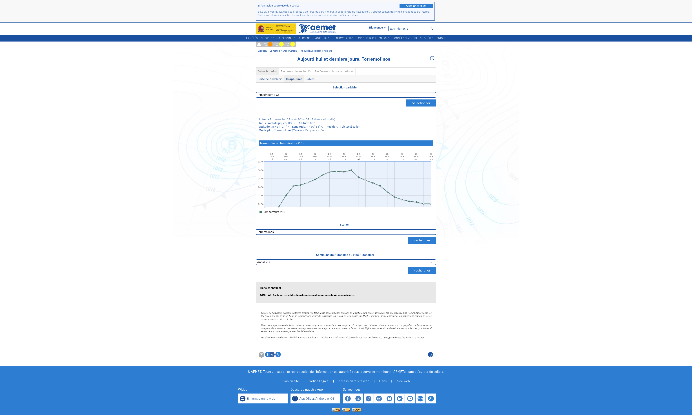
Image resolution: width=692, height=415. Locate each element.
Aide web (403, 381)
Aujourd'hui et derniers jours (316, 50)
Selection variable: (345, 87)
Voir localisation (350, 126)
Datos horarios (267, 71)
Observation (290, 50)
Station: (345, 224)
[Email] (261, 356)
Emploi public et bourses (373, 38)
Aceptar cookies (416, 5)
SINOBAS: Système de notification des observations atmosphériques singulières (307, 295)
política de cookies (348, 15)
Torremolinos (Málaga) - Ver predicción (299, 130)
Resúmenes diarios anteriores (334, 71)
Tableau (311, 79)
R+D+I (327, 38)
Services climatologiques (278, 38)
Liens (383, 381)
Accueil (262, 50)
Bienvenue (376, 27)
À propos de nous (310, 38)
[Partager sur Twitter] (278, 354)
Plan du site (290, 381)
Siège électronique (433, 38)
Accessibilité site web (353, 381)
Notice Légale (319, 381)
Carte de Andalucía (270, 79)
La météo (252, 38)
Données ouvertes (405, 38)
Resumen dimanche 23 (296, 71)
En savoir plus (344, 38)
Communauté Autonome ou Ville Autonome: (345, 255)
